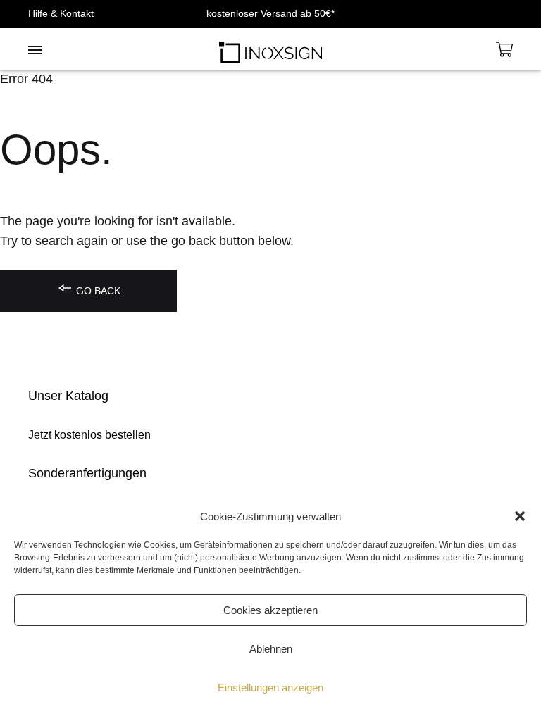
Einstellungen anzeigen (270, 688)
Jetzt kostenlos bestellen (89, 435)
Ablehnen (270, 649)
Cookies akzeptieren (270, 610)
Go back (96, 290)
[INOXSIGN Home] (270, 49)
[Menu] (35, 50)
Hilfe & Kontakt (61, 13)
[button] (520, 516)
